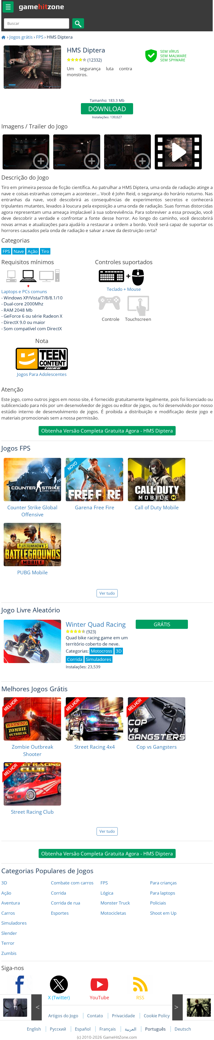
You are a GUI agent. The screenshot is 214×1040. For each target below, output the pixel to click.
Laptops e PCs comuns (24, 291)
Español (83, 1029)
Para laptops (162, 893)
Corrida (58, 893)
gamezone (41, 6)
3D (4, 883)
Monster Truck (115, 903)
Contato (95, 1016)
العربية (131, 1029)
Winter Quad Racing (96, 624)
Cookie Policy (157, 1016)
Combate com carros (72, 883)
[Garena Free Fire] (94, 479)
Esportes (60, 913)
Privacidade (123, 1016)
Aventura (10, 903)
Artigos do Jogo (63, 1016)
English (34, 1029)
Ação (6, 893)
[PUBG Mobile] (32, 544)
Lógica (106, 893)
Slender (9, 933)
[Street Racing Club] (32, 784)
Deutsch (183, 1029)
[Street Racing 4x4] (94, 719)
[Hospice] (193, 1007)
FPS (39, 37)
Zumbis (8, 953)
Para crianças (163, 883)
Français (108, 1029)
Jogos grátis (21, 37)
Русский (58, 1029)
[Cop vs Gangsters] (156, 719)
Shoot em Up (163, 913)
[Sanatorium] (21, 1007)
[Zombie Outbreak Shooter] (32, 719)
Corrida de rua (65, 903)
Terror (7, 943)
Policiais (158, 903)
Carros (8, 913)
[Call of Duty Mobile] (156, 479)
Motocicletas (113, 913)
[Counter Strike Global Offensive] (32, 479)
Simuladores (14, 923)
